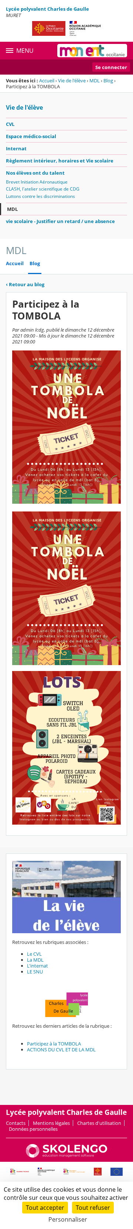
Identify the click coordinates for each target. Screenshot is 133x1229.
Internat (16, 148)
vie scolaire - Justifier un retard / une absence (60, 221)
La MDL (36, 959)
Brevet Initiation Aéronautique (37, 182)
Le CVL (35, 954)
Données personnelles (33, 1129)
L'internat (38, 965)
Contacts (15, 1123)
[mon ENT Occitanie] (92, 50)
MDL (94, 80)
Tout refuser (93, 1208)
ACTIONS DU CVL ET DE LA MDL (61, 1049)
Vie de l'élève (72, 80)
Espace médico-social (31, 136)
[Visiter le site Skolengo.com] (66, 1156)
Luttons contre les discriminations (40, 196)
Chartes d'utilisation (99, 1123)
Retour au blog (25, 284)
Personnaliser (67, 1219)
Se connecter (111, 67)
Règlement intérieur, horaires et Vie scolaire (59, 160)
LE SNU (35, 971)
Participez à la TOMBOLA (54, 1043)
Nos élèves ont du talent (35, 173)
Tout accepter (45, 1208)
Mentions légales (51, 1123)
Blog (108, 80)
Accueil (46, 80)
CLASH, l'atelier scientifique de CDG (42, 189)
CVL (10, 124)
